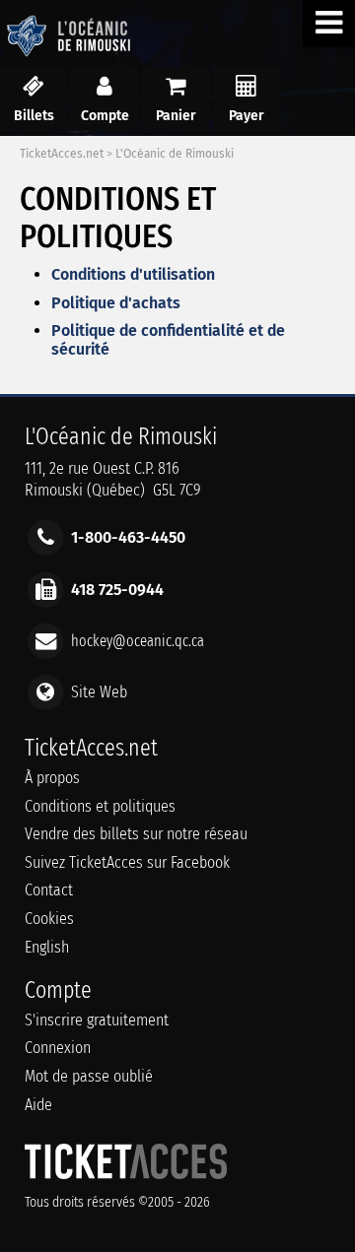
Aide (38, 1104)
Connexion (58, 1047)
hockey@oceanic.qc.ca (137, 639)
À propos (52, 777)
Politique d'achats (115, 303)
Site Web (99, 692)
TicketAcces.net (62, 154)
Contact (49, 890)
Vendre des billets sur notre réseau (136, 833)
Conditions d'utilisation (133, 274)
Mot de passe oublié (89, 1076)
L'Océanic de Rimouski (174, 154)
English (47, 947)
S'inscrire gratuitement (97, 1020)
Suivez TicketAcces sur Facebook (127, 862)
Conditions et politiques (100, 806)
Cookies (49, 918)
